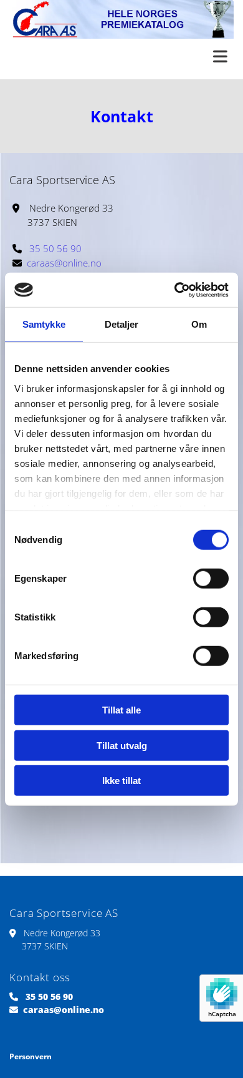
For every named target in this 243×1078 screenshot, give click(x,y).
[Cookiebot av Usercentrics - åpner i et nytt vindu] (175, 290)
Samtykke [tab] (43, 324)
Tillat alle (121, 710)
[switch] (211, 579)
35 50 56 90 (55, 248)
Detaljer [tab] (122, 324)
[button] (121, 57)
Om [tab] (199, 324)
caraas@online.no (64, 263)
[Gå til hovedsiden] (121, 19)
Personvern (30, 1056)
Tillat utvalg (122, 745)
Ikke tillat (121, 780)
